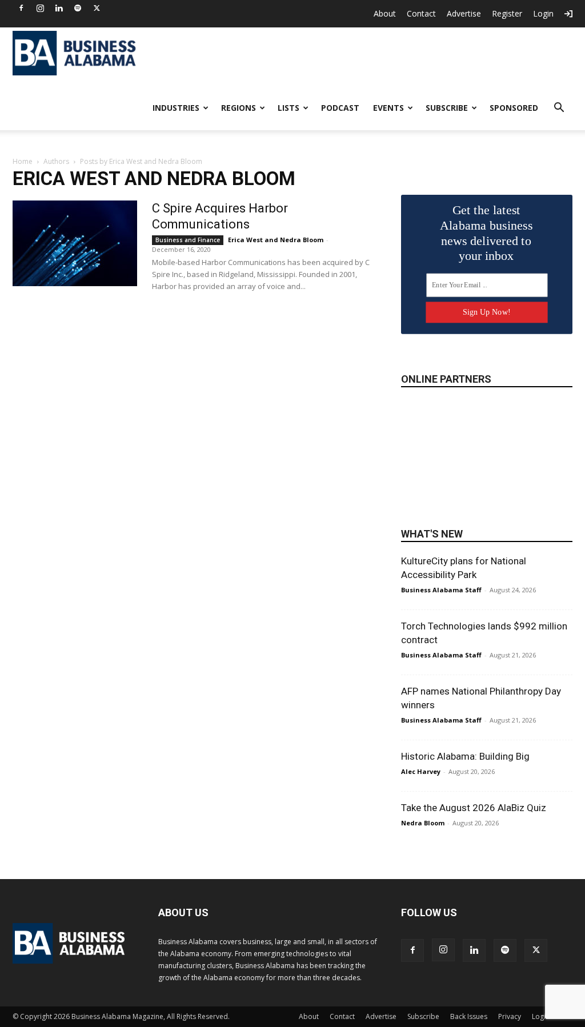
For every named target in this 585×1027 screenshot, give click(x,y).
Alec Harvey (420, 771)
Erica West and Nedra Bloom (275, 239)
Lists (288, 107)
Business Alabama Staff (441, 589)
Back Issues (468, 1016)
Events (388, 107)
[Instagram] (40, 8)
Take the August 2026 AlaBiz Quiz (473, 807)
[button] (558, 108)
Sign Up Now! (486, 312)
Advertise (464, 13)
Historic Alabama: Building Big (465, 756)
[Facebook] (21, 8)
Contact (421, 13)
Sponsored (514, 107)
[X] (96, 8)
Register (507, 13)
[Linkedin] (58, 8)
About (385, 13)
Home (23, 161)
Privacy (509, 1016)
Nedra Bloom (422, 823)
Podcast (340, 107)
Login (543, 13)
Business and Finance (187, 240)
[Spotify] (77, 8)
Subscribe (447, 107)
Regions (238, 107)
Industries (176, 107)
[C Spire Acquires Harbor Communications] (75, 243)
